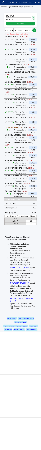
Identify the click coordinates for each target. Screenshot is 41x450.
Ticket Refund (19, 330)
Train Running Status (26, 318)
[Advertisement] (20, 352)
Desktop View (32, 330)
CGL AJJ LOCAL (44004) (19, 283)
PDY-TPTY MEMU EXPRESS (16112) (21, 299)
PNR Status (11, 318)
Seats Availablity (20, 322)
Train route (33, 326)
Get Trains (20, 24)
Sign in (37, 2)
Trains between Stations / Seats (15, 326)
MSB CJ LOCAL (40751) (19, 267)
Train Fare (8, 330)
